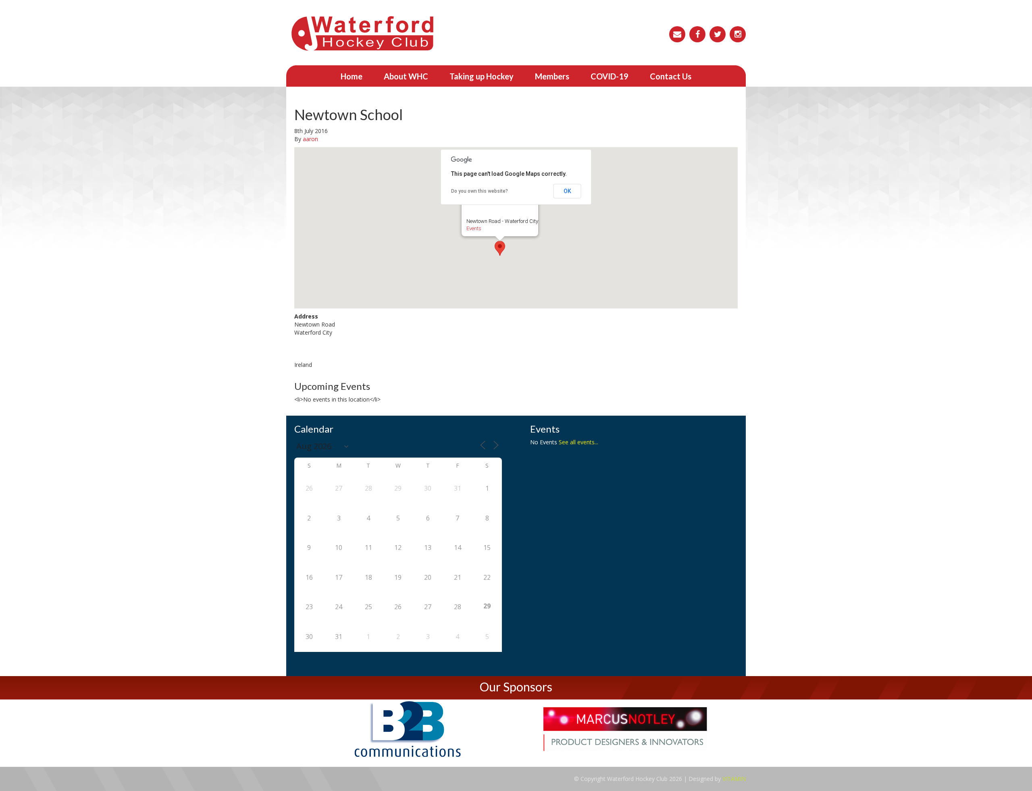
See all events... (578, 442)
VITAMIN (734, 779)
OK (567, 191)
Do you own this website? (479, 191)
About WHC (406, 76)
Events (473, 228)
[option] (407, 729)
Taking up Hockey (481, 76)
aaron (310, 139)
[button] (500, 248)
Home (351, 76)
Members (552, 76)
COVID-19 (609, 76)
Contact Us (670, 76)
